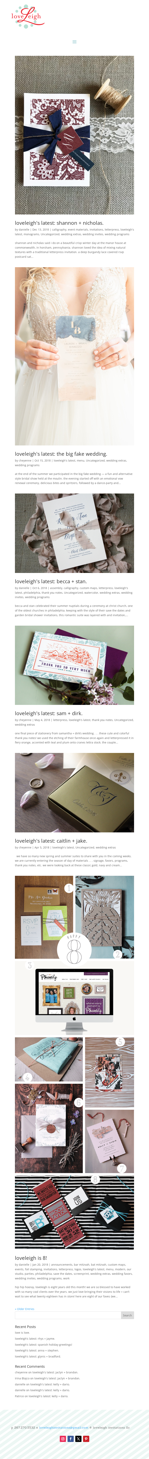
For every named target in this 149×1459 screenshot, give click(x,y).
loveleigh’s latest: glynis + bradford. (38, 1356)
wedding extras (71, 234)
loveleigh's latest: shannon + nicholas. (59, 222)
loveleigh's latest (64, 460)
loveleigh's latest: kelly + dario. (50, 1384)
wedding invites (93, 234)
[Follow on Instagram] (63, 1439)
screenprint (81, 1274)
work (66, 1278)
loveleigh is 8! (31, 1257)
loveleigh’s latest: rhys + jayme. (35, 1338)
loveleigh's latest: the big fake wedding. (61, 453)
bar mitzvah (81, 1264)
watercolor (91, 592)
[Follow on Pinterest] (86, 1439)
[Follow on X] (78, 1439)
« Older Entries (24, 1309)
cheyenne (25, 460)
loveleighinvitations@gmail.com (63, 1427)
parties (29, 1274)
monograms (31, 234)
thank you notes (52, 592)
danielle (24, 229)
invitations (96, 229)
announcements (61, 1264)
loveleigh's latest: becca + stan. (51, 581)
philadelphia (32, 592)
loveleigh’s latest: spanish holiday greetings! (43, 1344)
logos (77, 1269)
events (19, 1269)
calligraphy (59, 229)
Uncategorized (50, 234)
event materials (78, 229)
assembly (56, 588)
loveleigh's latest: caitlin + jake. (51, 840)
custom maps (88, 588)
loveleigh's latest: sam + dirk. (49, 713)
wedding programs (117, 234)
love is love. (22, 1332)
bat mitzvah (98, 1264)
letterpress (112, 229)
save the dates (62, 1274)
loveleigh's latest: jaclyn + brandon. (55, 1372)
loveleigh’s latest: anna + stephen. (37, 1350)
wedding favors (122, 1274)
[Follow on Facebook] (71, 1439)
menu (80, 460)
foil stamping (33, 1269)
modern (120, 1269)
